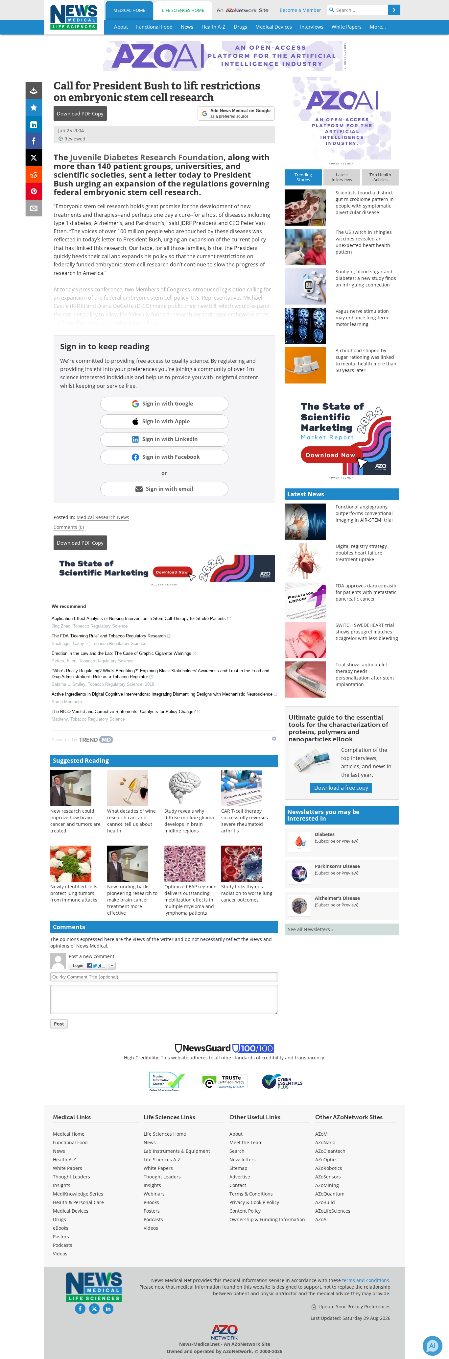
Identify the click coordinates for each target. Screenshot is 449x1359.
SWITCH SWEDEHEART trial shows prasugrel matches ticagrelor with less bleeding (367, 631)
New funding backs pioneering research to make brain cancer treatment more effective (132, 899)
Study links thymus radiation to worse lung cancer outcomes (246, 893)
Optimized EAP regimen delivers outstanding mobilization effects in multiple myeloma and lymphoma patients (190, 899)
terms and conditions (365, 1280)
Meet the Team (246, 1142)
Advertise (239, 1177)
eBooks (60, 1228)
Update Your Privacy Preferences (353, 1306)
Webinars (154, 1194)
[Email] (34, 208)
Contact (237, 1185)
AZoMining (327, 1185)
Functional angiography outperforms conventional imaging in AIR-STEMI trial (364, 513)
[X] (34, 157)
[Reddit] (34, 174)
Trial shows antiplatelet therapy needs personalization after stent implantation (365, 674)
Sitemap (238, 1168)
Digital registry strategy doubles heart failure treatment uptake (361, 552)
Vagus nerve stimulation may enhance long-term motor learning (362, 317)
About (236, 1134)
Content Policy (245, 1211)
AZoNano (325, 1142)
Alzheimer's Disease (337, 898)
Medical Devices (70, 1211)
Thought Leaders (71, 1177)
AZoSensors (328, 1177)
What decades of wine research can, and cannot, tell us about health (131, 821)
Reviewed (74, 139)
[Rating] (34, 107)
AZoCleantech (330, 1151)
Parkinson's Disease (337, 866)
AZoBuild (325, 1202)
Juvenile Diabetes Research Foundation (147, 157)
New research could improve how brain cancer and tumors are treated (75, 821)
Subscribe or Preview (336, 841)
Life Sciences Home (183, 10)
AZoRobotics (328, 1168)
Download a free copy (341, 787)
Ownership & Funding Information (267, 1219)
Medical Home (129, 10)
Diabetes (325, 834)
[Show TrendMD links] (274, 738)
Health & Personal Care (78, 1202)
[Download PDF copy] (34, 90)
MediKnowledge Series (78, 1194)
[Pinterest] (34, 191)
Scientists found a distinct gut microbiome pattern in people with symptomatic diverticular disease (365, 202)
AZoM (321, 1134)
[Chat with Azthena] (432, 1346)
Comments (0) (69, 527)
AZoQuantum (329, 1194)
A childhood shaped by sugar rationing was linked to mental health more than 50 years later (366, 360)
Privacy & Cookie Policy (254, 1202)
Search (237, 1151)
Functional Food (70, 1142)
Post (59, 1024)
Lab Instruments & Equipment (177, 1151)
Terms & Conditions (251, 1194)
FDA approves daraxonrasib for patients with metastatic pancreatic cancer (366, 592)
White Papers (67, 1168)
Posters (61, 1236)
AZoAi (321, 1219)
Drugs (59, 1219)
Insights (61, 1185)
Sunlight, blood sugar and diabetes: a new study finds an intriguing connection (366, 278)
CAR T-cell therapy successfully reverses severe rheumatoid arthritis (244, 821)
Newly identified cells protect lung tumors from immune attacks (73, 893)
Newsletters (242, 1159)
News (59, 1151)
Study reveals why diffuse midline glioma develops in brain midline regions (189, 821)
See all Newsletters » (311, 929)
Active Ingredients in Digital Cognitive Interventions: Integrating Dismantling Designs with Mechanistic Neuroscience (162, 694)
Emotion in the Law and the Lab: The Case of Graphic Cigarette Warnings (121, 653)
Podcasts (62, 1245)
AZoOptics (326, 1159)
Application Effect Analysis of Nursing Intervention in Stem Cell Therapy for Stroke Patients (139, 618)
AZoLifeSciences (332, 1211)
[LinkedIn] (34, 124)
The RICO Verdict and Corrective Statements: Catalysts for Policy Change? (124, 711)
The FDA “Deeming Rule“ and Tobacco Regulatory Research (109, 635)
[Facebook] (34, 141)
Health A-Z (64, 1159)
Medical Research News (103, 517)
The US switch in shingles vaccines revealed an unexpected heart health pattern (364, 242)
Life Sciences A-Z (162, 1159)
